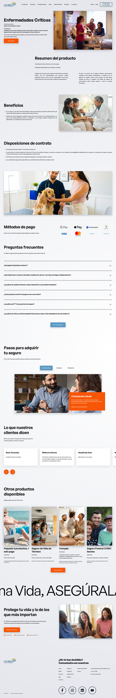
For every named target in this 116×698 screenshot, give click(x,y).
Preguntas (69, 671)
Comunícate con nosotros (74, 662)
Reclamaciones (42, 4)
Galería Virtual (58, 4)
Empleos (66, 4)
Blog (50, 4)
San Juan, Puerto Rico (96, 674)
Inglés (96, 4)
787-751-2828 (94, 671)
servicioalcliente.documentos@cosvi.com (100, 668)
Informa (79, 671)
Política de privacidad (82, 668)
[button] (6, 471)
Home (60, 668)
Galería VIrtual (70, 674)
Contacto (74, 4)
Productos (25, 4)
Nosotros (32, 4)
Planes (60, 671)
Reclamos (69, 668)
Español (92, 4)
